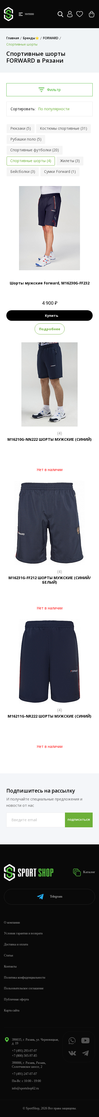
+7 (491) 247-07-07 (24, 1074)
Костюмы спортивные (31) (63, 128)
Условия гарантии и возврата (23, 933)
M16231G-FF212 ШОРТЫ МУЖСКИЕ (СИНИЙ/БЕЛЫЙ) (49, 580)
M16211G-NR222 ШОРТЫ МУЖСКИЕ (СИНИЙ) (49, 716)
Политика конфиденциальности (24, 977)
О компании (12, 922)
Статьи (8, 955)
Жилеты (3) (70, 160)
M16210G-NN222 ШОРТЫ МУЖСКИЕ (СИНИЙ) (49, 439)
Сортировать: (23, 108)
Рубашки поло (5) (25, 139)
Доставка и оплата (16, 944)
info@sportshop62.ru (25, 1088)
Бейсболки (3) (22, 171)
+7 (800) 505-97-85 (24, 1056)
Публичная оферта (16, 999)
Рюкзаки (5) (20, 128)
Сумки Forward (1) (60, 171)
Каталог (88, 872)
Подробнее (49, 329)
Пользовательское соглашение (24, 988)
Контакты (10, 966)
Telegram (56, 896)
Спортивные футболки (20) (34, 149)
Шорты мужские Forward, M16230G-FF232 (49, 282)
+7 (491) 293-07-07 (24, 1051)
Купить (51, 315)
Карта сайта (11, 1010)
